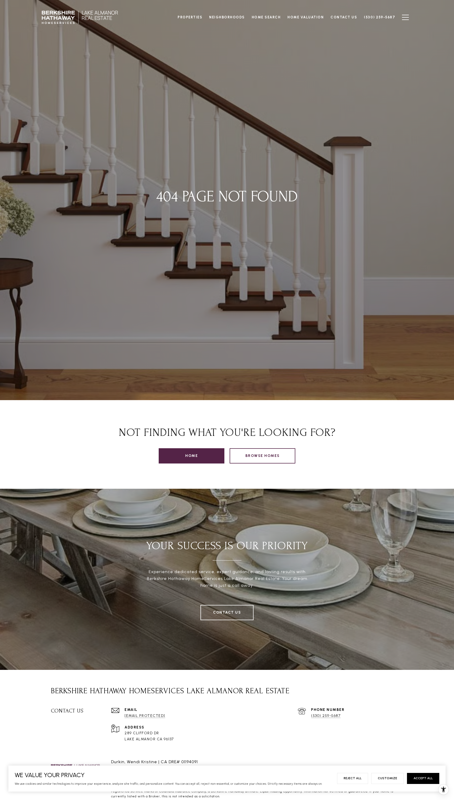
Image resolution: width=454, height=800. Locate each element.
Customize (387, 778)
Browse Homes (262, 455)
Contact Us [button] (227, 612)
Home (191, 455)
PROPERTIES (190, 17)
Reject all (353, 778)
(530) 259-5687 (325, 716)
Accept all (423, 778)
